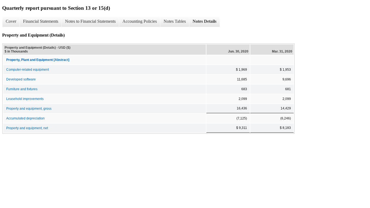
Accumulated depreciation (25, 118)
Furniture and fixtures (21, 89)
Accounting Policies (139, 21)
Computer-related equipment (27, 69)
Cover (11, 21)
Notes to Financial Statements (90, 21)
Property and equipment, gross (28, 108)
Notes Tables (175, 21)
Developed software (21, 79)
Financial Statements (40, 21)
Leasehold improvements (25, 98)
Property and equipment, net (27, 128)
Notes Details (204, 21)
